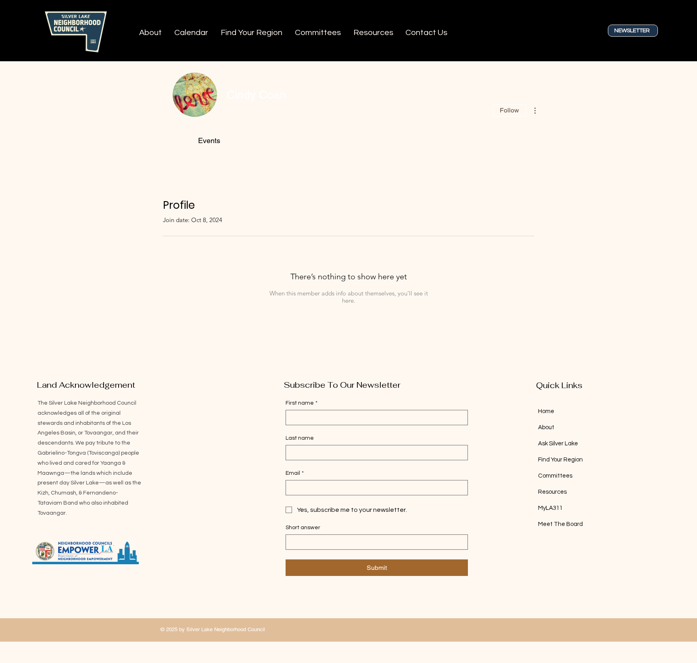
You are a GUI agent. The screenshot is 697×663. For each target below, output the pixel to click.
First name (301, 403)
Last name (300, 438)
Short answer (303, 527)
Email (295, 473)
